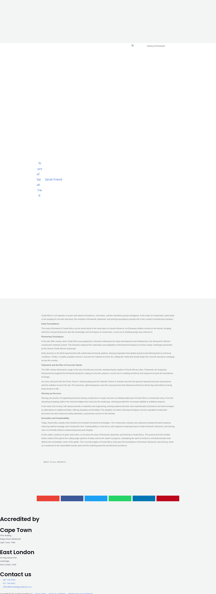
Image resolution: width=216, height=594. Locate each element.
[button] (48, 498)
